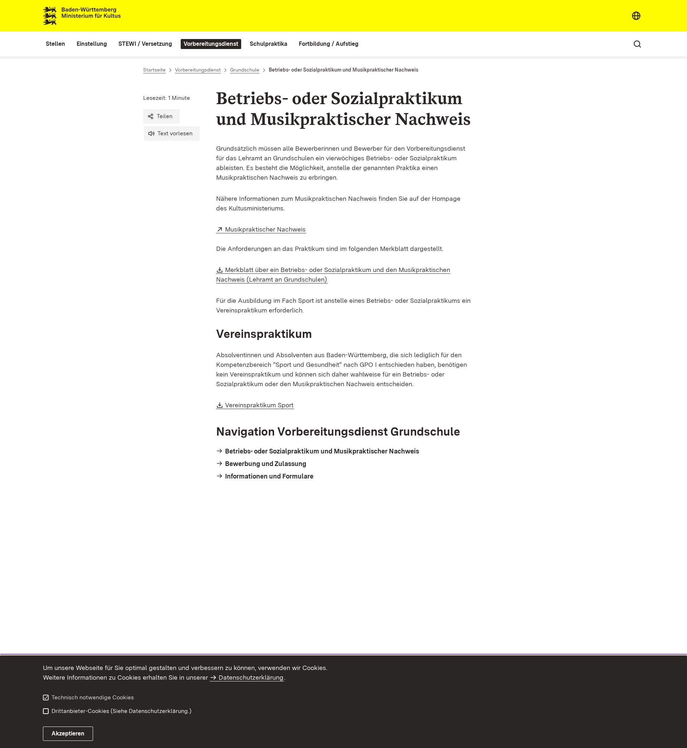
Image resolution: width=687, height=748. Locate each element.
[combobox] (636, 16)
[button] (161, 116)
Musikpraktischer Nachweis (265, 229)
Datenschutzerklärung (251, 677)
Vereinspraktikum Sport (259, 405)
